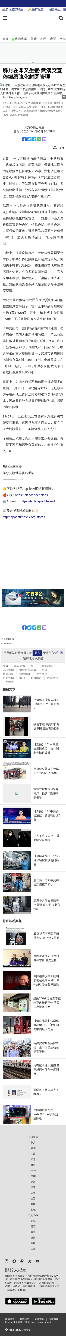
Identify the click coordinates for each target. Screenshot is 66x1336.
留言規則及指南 (6, 643)
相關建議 (9, 1319)
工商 (33, 1248)
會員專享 (21, 39)
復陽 (44, 669)
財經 (33, 1165)
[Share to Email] (44, 139)
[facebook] (14, 1261)
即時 (34, 39)
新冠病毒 (36, 677)
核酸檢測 (47, 666)
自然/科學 (33, 1215)
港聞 (53, 39)
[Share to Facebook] (24, 139)
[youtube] (37, 1261)
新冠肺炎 (8, 673)
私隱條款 (53, 1319)
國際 (33, 1159)
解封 (22, 677)
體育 (33, 1226)
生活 (33, 1198)
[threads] (22, 1261)
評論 (33, 1187)
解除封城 (19, 666)
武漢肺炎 (25, 673)
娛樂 (33, 1237)
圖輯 (33, 1243)
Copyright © (11, 1322)
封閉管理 (8, 677)
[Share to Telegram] (34, 139)
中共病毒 (8, 681)
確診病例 (8, 669)
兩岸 (63, 39)
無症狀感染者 (27, 669)
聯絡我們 (24, 1319)
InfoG (33, 1170)
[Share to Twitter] (29, 139)
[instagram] (6, 1261)
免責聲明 (39, 1319)
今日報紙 (33, 1137)
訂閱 (60, 652)
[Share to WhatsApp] (39, 139)
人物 (33, 1192)
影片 (33, 1142)
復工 (33, 666)
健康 (33, 1204)
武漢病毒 (52, 677)
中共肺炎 (41, 673)
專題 (33, 1181)
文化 (33, 1209)
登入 (37, 652)
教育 (33, 1232)
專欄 (33, 1176)
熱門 (43, 39)
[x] (29, 1261)
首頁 (5, 39)
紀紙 (33, 1220)
